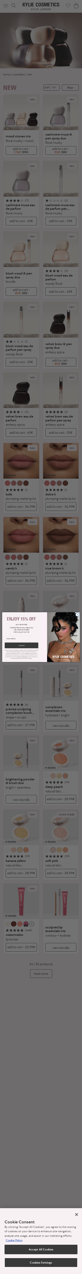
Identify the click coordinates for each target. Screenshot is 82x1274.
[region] (41, 1241)
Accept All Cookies (41, 1249)
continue (21, 645)
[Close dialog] (77, 614)
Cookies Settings (41, 1262)
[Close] (77, 1215)
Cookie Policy (14, 1240)
